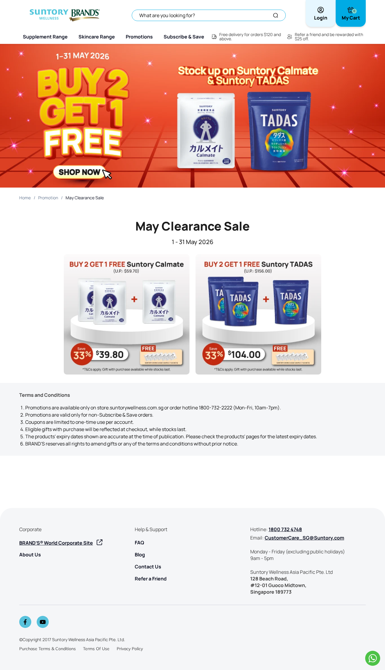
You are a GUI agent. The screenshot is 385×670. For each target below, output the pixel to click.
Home (25, 197)
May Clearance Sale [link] (85, 197)
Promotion (48, 197)
